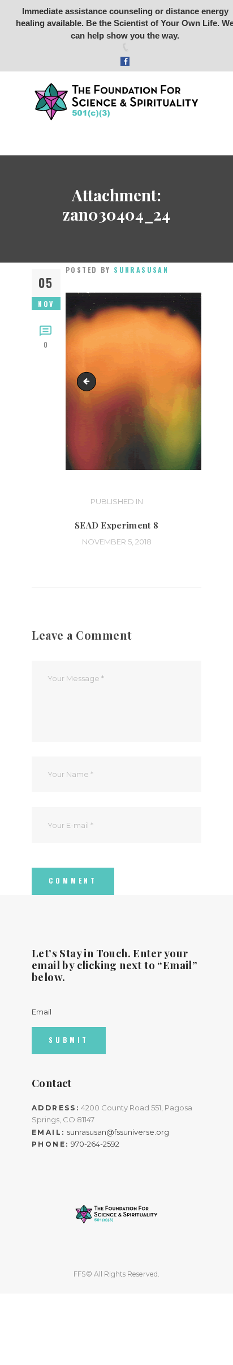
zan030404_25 (89, 381)
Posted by (117, 269)
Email (41, 1011)
